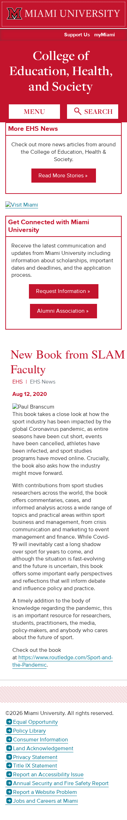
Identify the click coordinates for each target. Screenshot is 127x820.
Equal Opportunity (35, 722)
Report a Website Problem (45, 792)
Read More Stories (61, 175)
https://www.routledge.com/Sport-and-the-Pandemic (62, 661)
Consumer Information (40, 739)
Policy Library (29, 730)
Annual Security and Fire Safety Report (61, 783)
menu (34, 111)
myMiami (104, 35)
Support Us (77, 35)
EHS (17, 381)
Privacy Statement (35, 757)
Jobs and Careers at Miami (45, 800)
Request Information (61, 291)
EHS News (42, 381)
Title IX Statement (35, 765)
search (98, 111)
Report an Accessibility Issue (48, 774)
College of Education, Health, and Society (61, 70)
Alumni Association (61, 310)
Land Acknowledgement (43, 748)
